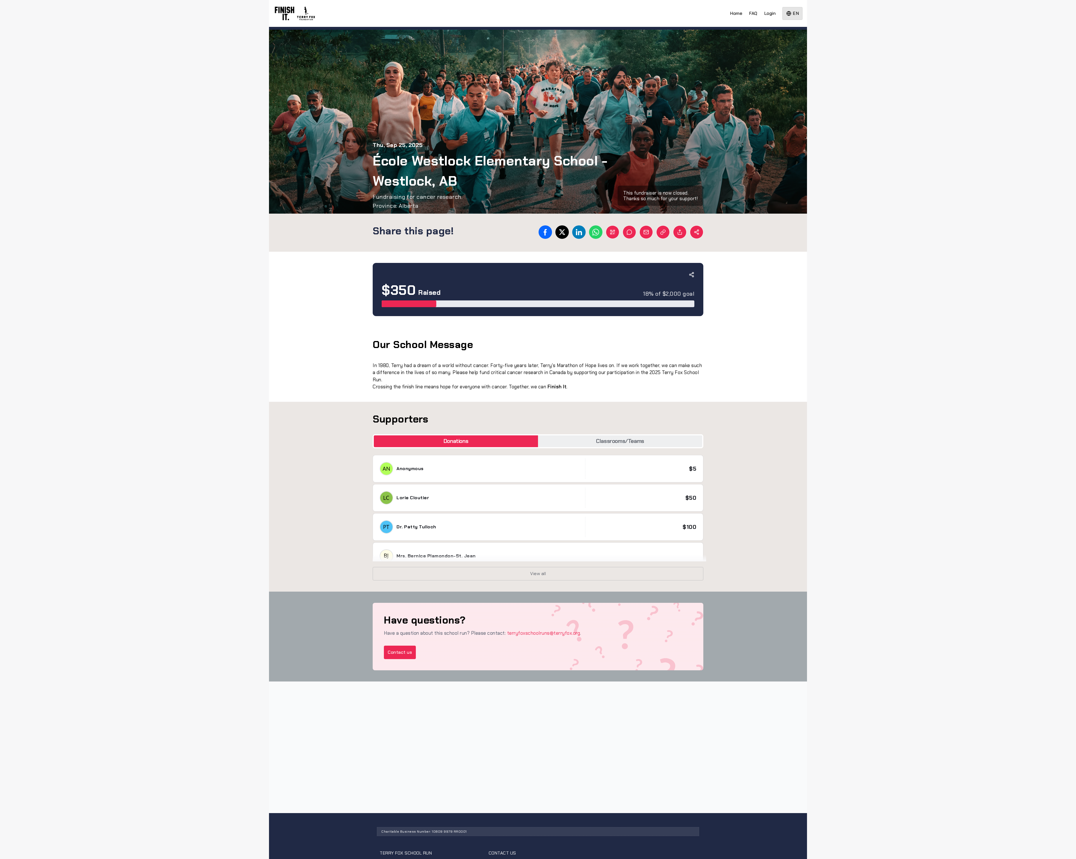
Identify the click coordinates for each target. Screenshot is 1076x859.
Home (736, 13)
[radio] (456, 441)
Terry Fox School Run (406, 853)
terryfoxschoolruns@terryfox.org (543, 633)
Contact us (400, 652)
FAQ (753, 13)
